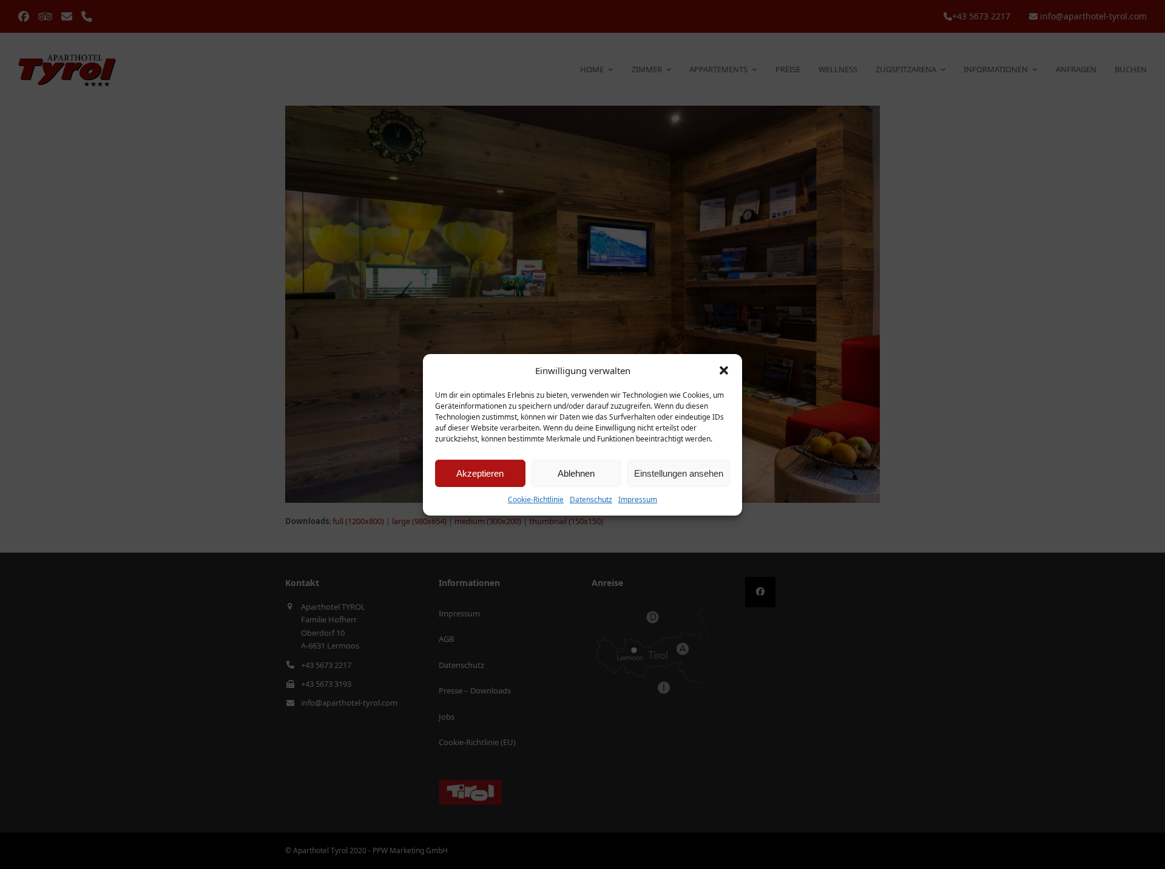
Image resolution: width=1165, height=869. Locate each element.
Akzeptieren (480, 473)
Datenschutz (591, 499)
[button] (724, 370)
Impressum (637, 499)
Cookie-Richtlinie (536, 499)
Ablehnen (576, 473)
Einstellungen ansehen (678, 473)
